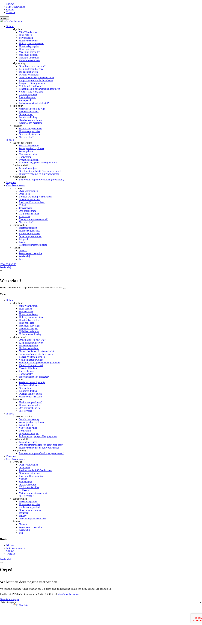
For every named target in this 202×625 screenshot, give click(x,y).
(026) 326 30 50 (8, 264)
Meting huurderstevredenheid (33, 219)
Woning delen (26, 151)
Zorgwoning (25, 157)
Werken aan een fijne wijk (32, 108)
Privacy (23, 242)
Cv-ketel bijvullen (28, 94)
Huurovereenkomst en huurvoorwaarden (39, 174)
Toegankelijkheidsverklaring (33, 244)
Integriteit (23, 239)
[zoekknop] (64, 288)
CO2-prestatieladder (29, 213)
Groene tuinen (26, 114)
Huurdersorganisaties (29, 131)
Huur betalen (25, 35)
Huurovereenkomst (28, 40)
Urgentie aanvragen (29, 159)
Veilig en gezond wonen (31, 86)
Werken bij (24, 256)
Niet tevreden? (26, 137)
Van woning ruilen (28, 154)
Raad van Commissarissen (32, 202)
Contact (10, 9)
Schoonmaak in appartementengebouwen (39, 88)
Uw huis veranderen (29, 74)
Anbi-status (24, 216)
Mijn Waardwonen (15, 6)
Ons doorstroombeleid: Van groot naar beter (40, 171)
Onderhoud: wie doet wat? (32, 66)
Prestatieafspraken (28, 227)
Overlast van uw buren (30, 120)
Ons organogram (27, 210)
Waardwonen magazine (30, 123)
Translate (10, 12)
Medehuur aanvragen (29, 52)
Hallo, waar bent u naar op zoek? (16, 287)
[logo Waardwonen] (11, 21)
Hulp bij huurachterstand (31, 43)
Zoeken (4, 18)
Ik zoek (10, 140)
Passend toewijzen (28, 168)
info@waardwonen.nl (68, 594)
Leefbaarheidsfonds (29, 111)
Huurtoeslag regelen (29, 46)
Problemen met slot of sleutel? (34, 103)
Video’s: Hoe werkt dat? (31, 91)
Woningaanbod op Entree (31, 148)
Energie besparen (27, 97)
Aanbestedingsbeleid (29, 233)
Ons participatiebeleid (30, 134)
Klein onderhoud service (31, 69)
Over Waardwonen (15, 185)
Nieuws (10, 4)
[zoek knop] (1, 270)
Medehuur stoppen (28, 54)
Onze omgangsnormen (30, 236)
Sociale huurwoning (29, 145)
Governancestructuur (29, 199)
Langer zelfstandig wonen (32, 83)
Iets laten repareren (28, 71)
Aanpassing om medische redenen (36, 80)
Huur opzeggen (26, 49)
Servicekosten (26, 37)
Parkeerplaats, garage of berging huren (38, 162)
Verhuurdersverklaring (30, 60)
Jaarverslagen (25, 208)
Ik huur (10, 26)
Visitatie (23, 205)
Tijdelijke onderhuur (29, 57)
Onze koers (24, 193)
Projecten (11, 182)
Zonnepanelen (26, 100)
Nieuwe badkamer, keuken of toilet (36, 77)
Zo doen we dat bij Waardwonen (35, 196)
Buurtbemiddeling (28, 117)
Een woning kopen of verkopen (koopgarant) (41, 179)
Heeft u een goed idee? (30, 128)
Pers (21, 259)
